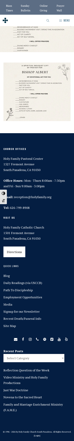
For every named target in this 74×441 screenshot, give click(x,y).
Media (7, 304)
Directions (14, 252)
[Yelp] (66, 338)
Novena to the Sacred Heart (22, 397)
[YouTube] (59, 338)
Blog (6, 276)
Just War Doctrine (15, 390)
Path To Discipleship (18, 290)
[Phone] (37, 338)
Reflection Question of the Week (26, 370)
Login (37, 435)
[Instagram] (30, 338)
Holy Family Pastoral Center (23, 159)
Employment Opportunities (22, 297)
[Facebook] (23, 338)
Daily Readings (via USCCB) (22, 283)
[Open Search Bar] (48, 20)
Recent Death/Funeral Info (22, 318)
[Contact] (16, 338)
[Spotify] (44, 338)
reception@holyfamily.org (32, 197)
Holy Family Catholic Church (23, 227)
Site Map (9, 326)
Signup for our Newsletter (21, 311)
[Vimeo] (52, 338)
